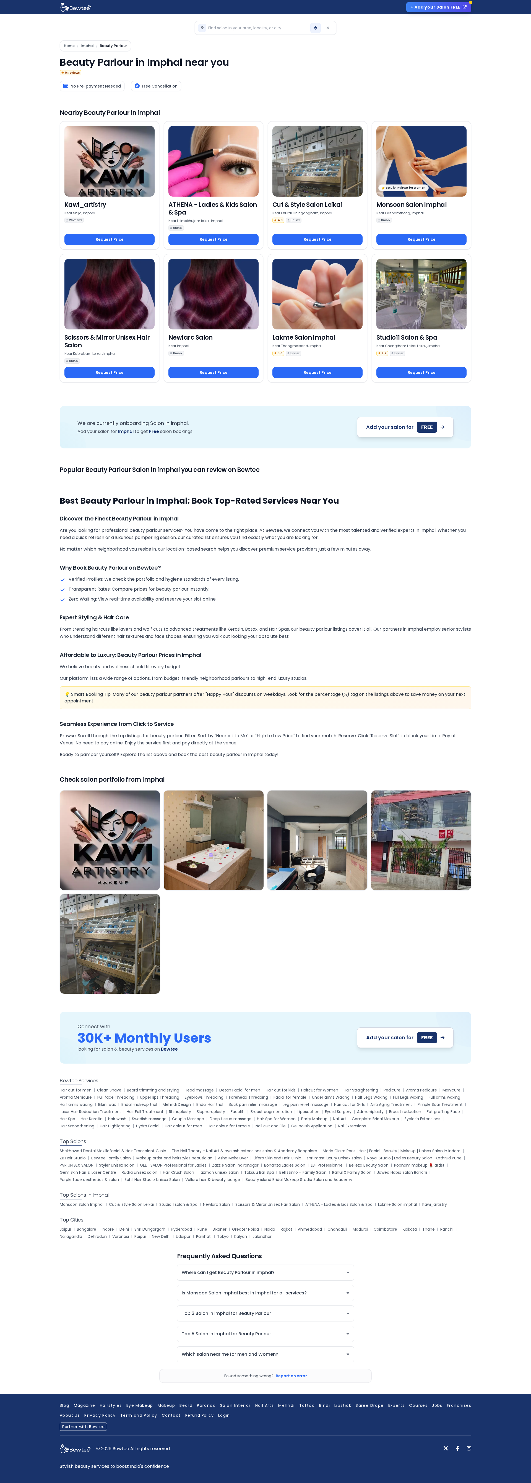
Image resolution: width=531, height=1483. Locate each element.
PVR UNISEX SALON (76, 1165)
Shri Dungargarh (149, 1229)
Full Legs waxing (408, 1097)
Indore (108, 1229)
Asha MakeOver (233, 1158)
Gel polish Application (311, 1126)
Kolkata (410, 1229)
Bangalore (86, 1229)
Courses (418, 1405)
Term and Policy (138, 1415)
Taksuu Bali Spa (259, 1172)
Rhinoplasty (180, 1111)
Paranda (206, 1405)
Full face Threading (115, 1097)
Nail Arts (264, 1405)
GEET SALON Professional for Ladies (173, 1165)
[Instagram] (469, 1448)
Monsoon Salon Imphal (81, 1204)
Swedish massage (149, 1119)
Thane (428, 1229)
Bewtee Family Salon (111, 1158)
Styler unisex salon (116, 1165)
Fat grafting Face (443, 1111)
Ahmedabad (310, 1229)
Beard (185, 1405)
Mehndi (286, 1405)
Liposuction (308, 1111)
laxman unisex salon (219, 1172)
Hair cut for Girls (349, 1104)
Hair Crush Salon (178, 1172)
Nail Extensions (352, 1126)
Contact (171, 1415)
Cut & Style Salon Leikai (131, 1204)
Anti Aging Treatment (391, 1104)
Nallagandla (71, 1236)
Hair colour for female (229, 1126)
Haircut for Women (319, 1090)
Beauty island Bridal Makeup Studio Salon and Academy (299, 1179)
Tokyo (223, 1236)
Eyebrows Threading (204, 1097)
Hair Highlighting (115, 1126)
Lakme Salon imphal (397, 1204)
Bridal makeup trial (139, 1104)
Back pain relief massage (253, 1104)
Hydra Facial (147, 1126)
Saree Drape (370, 1405)
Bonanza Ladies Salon (284, 1165)
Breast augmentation (271, 1111)
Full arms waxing (444, 1097)
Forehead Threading (248, 1097)
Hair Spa (67, 1119)
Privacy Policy (100, 1415)
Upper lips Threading (159, 1097)
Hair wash (117, 1119)
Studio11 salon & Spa (178, 1204)
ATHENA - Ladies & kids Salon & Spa (339, 1204)
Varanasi (120, 1236)
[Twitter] (445, 1448)
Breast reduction (405, 1111)
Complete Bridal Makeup (375, 1119)
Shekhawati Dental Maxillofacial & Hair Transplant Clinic (113, 1151)
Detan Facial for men (239, 1090)
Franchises (459, 1405)
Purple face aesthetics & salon (89, 1179)
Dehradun (97, 1236)
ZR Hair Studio (73, 1158)
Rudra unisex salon (139, 1172)
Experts (396, 1405)
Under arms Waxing (331, 1097)
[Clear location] (328, 28)
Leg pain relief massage (306, 1104)
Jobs (437, 1405)
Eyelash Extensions (422, 1119)
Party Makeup (314, 1119)
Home (69, 45)
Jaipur (65, 1229)
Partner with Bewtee (83, 1426)
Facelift (238, 1111)
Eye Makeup (139, 1405)
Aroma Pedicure (421, 1090)
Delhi (124, 1229)
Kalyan (240, 1236)
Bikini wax (107, 1104)
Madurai (360, 1229)
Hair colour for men (183, 1126)
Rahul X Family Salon (351, 1172)
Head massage (199, 1090)
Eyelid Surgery (338, 1111)
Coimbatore (385, 1229)
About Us (70, 1415)
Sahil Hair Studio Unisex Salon (152, 1179)
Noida (269, 1229)
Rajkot (286, 1229)
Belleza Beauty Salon (369, 1165)
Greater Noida (245, 1229)
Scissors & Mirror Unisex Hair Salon (267, 1204)
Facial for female (290, 1097)
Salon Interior (235, 1405)
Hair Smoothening (77, 1126)
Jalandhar (262, 1236)
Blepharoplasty (211, 1111)
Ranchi (446, 1229)
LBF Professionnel (327, 1165)
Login (224, 1415)
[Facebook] (457, 1448)
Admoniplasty (370, 1111)
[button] (253, 28)
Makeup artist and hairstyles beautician (174, 1158)
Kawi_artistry (434, 1204)
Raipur (140, 1236)
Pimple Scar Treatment (440, 1104)
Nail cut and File (271, 1126)
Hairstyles (111, 1405)
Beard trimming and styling (153, 1090)
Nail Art (339, 1119)
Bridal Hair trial (209, 1104)
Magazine (84, 1405)
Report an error (291, 1376)
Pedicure (392, 1090)
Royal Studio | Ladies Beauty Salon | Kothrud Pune (414, 1158)
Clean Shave (109, 1090)
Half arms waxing (76, 1104)
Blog (64, 1405)
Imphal (87, 45)
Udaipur (183, 1236)
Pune (202, 1229)
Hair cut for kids (281, 1090)
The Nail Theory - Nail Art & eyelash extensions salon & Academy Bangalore (244, 1151)
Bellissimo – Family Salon (303, 1172)
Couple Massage (188, 1119)
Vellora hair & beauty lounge (212, 1179)
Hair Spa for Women (276, 1119)
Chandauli (337, 1229)
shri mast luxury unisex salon (334, 1158)
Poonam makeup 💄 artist (419, 1165)
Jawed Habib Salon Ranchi (402, 1172)
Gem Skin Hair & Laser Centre (88, 1172)
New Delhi (161, 1236)
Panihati (204, 1236)
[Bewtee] (75, 1448)
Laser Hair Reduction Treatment (90, 1111)
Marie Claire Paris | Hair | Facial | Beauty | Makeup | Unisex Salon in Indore (391, 1151)
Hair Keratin (92, 1119)
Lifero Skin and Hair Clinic (277, 1158)
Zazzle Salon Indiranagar (235, 1165)
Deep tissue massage (230, 1119)
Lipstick (342, 1405)
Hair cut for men (76, 1090)
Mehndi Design (177, 1104)
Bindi (324, 1405)
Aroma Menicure (76, 1097)
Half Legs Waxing (371, 1097)
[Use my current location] (316, 28)
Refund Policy (199, 1415)
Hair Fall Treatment (145, 1111)
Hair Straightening (361, 1090)
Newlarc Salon (216, 1204)
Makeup (166, 1405)
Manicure (451, 1090)
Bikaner (220, 1229)
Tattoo (307, 1405)
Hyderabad (181, 1229)
